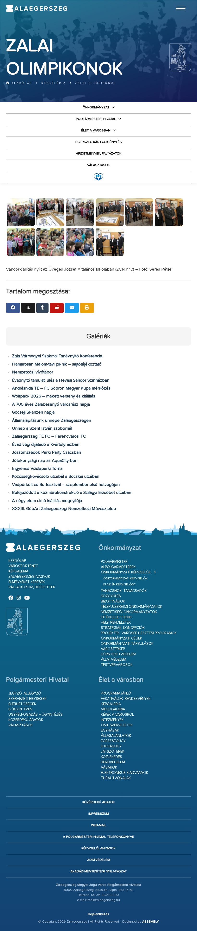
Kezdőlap (21, 83)
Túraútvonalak (116, 778)
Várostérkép (113, 649)
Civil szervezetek (117, 725)
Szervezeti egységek (27, 699)
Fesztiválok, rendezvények (126, 699)
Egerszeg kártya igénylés (98, 142)
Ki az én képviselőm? (119, 584)
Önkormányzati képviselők (126, 572)
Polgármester (114, 562)
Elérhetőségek (22, 704)
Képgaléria (53, 83)
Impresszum (98, 813)
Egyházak (110, 730)
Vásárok (109, 767)
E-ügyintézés (20, 709)
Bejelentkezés (98, 914)
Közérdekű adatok (25, 720)
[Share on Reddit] (57, 308)
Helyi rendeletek (116, 622)
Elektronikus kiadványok (124, 773)
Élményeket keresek (26, 582)
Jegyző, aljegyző (24, 693)
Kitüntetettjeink (116, 617)
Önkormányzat (96, 107)
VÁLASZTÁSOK (98, 165)
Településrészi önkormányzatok (131, 606)
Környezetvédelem (118, 654)
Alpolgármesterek (118, 567)
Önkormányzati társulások (127, 643)
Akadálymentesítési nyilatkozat (98, 871)
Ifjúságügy (111, 746)
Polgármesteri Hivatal (96, 119)
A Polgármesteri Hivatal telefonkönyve (98, 836)
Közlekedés (111, 757)
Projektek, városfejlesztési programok (139, 633)
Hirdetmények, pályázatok (98, 153)
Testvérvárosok (117, 665)
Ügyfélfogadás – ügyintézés (35, 714)
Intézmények (112, 720)
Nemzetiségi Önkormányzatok (129, 612)
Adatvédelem (98, 860)
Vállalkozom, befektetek (31, 587)
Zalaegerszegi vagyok (29, 576)
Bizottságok (113, 601)
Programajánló (116, 693)
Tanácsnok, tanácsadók (124, 591)
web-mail (98, 825)
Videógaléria (113, 709)
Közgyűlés (111, 596)
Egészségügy (113, 741)
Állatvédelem (113, 659)
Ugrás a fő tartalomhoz (179, 2)
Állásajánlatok (116, 736)
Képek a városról (117, 714)
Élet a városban (96, 130)
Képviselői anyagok (98, 848)
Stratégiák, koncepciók (123, 628)
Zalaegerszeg (37, 8)
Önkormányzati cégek (121, 638)
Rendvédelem (113, 762)
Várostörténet (23, 566)
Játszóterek (112, 751)
